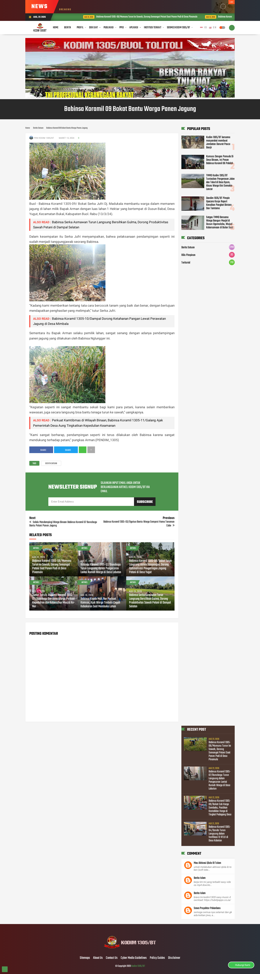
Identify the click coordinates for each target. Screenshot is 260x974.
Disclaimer (174, 958)
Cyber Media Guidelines (134, 958)
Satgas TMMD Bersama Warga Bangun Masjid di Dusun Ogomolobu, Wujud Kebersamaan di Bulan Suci (219, 222)
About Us (98, 958)
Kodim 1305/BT (138, 966)
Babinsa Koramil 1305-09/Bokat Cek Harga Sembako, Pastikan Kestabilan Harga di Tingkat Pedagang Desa (220, 807)
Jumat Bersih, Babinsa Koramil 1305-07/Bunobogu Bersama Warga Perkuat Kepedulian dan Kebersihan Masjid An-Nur (53, 600)
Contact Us (112, 958)
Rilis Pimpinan (188, 255)
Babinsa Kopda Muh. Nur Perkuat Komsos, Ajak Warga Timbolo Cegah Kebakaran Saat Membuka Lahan (100, 602)
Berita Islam (200, 878)
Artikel (36, 548)
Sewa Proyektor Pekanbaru (207, 908)
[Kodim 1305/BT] (130, 950)
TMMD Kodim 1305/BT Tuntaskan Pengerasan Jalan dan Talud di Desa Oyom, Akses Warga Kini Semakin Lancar (220, 182)
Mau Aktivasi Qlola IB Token (207, 863)
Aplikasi (133, 27)
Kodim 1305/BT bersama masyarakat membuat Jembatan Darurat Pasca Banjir (218, 142)
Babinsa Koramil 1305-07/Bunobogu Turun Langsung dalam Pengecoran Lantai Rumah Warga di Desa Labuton (101, 568)
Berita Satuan (51, 463)
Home (55, 27)
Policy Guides (157, 958)
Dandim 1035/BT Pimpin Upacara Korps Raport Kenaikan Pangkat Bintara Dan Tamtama (218, 203)
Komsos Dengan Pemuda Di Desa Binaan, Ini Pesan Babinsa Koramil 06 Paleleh (219, 160)
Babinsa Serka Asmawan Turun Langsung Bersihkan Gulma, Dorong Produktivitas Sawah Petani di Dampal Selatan (150, 600)
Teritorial (185, 262)
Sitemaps (85, 958)
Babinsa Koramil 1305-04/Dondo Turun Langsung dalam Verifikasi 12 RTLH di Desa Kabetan (220, 833)
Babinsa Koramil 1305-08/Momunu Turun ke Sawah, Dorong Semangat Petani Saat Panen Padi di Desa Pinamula (130, 17)
